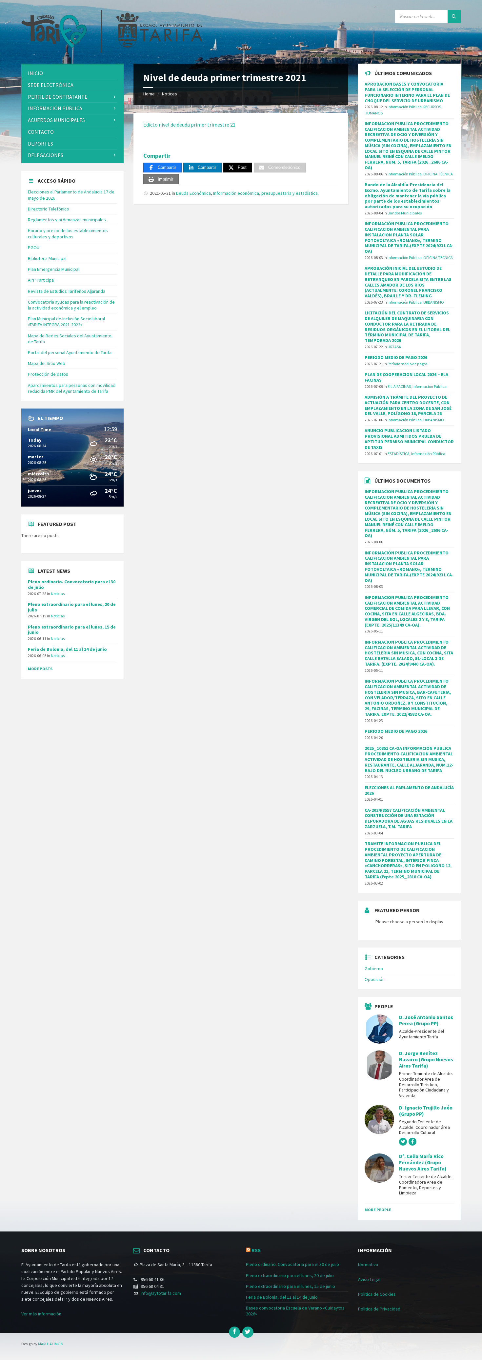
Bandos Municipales (405, 212)
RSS (256, 1250)
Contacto (41, 132)
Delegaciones (45, 155)
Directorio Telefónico (48, 209)
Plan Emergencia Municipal (53, 269)
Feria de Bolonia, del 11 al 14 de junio (67, 649)
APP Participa (41, 280)
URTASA (394, 346)
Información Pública (55, 108)
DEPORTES (40, 143)
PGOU (33, 247)
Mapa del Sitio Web (46, 363)
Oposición (375, 979)
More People (378, 1209)
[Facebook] (234, 1332)
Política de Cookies (377, 1294)
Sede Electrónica (50, 85)
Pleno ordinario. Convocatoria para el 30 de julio (71, 584)
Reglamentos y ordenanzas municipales (67, 220)
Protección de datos (48, 374)
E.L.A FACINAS (399, 386)
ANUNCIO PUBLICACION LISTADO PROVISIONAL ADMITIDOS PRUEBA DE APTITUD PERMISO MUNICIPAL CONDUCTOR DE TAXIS (409, 439)
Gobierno (374, 968)
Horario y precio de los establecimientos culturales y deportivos (68, 233)
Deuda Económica (193, 193)
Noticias (58, 593)
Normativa (368, 1265)
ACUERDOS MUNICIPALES (56, 120)
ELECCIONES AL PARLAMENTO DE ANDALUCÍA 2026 (409, 790)
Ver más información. (41, 1314)
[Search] (454, 16)
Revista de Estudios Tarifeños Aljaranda (66, 291)
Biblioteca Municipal (47, 258)
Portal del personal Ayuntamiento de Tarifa (69, 352)
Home (149, 94)
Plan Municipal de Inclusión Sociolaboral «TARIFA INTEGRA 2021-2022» (66, 322)
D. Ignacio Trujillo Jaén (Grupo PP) (425, 1111)
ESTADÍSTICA (399, 453)
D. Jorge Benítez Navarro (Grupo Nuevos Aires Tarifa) (426, 1059)
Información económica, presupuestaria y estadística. (266, 193)
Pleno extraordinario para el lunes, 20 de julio (72, 607)
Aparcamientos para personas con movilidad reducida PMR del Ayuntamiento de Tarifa (71, 388)
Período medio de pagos (407, 363)
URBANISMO (433, 302)
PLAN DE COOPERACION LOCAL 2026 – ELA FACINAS (406, 377)
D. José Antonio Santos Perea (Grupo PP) (426, 1020)
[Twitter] (247, 1332)
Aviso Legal (369, 1279)
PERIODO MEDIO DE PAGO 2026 (396, 357)
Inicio (35, 73)
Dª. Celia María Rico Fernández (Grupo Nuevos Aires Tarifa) (423, 1162)
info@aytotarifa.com (161, 1293)
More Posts (40, 668)
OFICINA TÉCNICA (438, 173)
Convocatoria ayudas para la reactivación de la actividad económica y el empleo (71, 305)
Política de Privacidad (379, 1309)
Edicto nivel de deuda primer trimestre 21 (189, 124)
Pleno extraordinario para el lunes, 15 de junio (72, 629)
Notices (169, 94)
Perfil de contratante (58, 96)
